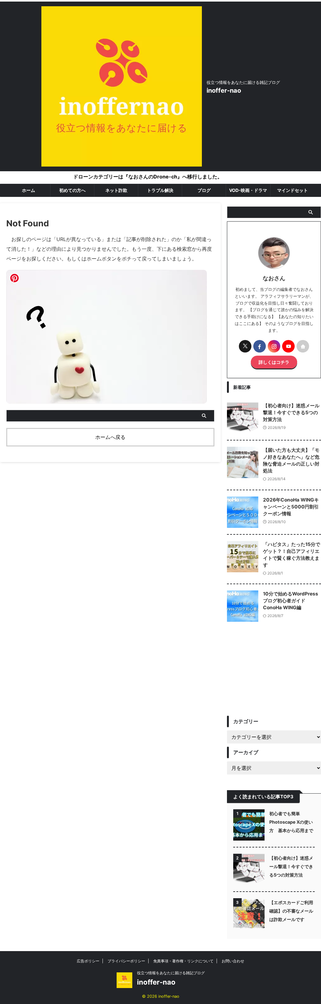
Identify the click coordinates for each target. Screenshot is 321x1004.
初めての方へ (72, 190)
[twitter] (245, 346)
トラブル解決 (160, 190)
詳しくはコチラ (274, 362)
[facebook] (259, 346)
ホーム (28, 190)
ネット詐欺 (116, 190)
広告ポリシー (88, 961)
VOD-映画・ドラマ (248, 190)
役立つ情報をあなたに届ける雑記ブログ (171, 973)
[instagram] (274, 346)
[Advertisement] (274, 673)
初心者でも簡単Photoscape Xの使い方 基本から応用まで (291, 822)
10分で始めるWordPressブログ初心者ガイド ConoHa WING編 (290, 600)
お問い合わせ (233, 961)
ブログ (204, 190)
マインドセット (292, 190)
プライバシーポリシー (126, 961)
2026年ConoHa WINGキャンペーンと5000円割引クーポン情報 (291, 507)
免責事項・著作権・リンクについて (183, 961)
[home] (303, 346)
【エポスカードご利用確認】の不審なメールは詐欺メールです (291, 911)
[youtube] (288, 346)
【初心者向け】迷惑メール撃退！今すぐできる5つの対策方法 (291, 412)
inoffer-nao (224, 90)
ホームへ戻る (110, 437)
